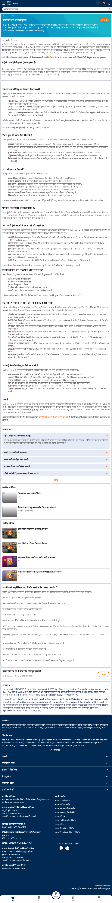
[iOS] (67, 848)
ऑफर (73, 901)
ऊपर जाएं (57, 750)
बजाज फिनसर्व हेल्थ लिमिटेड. (64, 828)
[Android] (61, 848)
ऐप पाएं (103, 674)
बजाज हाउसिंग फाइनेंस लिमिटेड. (65, 820)
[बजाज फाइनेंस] (12, 3)
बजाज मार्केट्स (60, 816)
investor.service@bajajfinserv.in (23, 816)
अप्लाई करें (104, 20)
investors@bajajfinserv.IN (20, 860)
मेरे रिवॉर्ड (39, 901)
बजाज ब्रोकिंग (59, 824)
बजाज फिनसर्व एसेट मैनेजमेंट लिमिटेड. (67, 832)
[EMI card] (98, 3)
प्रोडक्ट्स (56, 897)
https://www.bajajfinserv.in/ (88, 728)
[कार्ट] (108, 3)
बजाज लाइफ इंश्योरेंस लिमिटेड (65, 812)
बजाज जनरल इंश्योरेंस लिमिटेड (65, 808)
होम (13, 901)
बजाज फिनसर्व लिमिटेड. (63, 801)
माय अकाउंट (99, 901)
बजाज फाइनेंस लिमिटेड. (63, 804)
